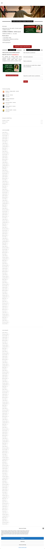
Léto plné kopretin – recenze (11, 109)
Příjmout (22, 538)
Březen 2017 (4, 309)
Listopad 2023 (5, 184)
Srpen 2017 (4, 301)
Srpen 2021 (4, 227)
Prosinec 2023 (5, 383)
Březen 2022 (4, 216)
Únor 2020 (4, 254)
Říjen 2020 (4, 243)
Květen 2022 (4, 413)
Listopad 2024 (5, 165)
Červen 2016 (4, 323)
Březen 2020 (4, 252)
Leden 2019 (4, 274)
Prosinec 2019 (5, 257)
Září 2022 (4, 206)
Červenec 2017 (5, 303)
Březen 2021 (4, 235)
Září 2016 (4, 519)
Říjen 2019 (4, 260)
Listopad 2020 (5, 241)
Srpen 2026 (4, 132)
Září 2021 (4, 225)
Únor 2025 (4, 160)
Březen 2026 (4, 140)
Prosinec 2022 (5, 201)
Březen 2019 (4, 271)
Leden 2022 (4, 219)
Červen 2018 (4, 285)
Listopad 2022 (5, 203)
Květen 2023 (4, 194)
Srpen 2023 (4, 189)
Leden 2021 (4, 238)
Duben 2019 (4, 269)
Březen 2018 (4, 290)
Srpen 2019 (4, 263)
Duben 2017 (4, 307)
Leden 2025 (4, 162)
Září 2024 (4, 168)
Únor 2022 (4, 217)
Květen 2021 (4, 432)
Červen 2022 (4, 211)
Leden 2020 (4, 255)
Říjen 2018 (4, 279)
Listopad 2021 (5, 222)
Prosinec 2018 (5, 276)
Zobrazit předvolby (22, 544)
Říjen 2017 (4, 298)
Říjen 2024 (4, 167)
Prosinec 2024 (5, 364)
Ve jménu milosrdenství (10, 98)
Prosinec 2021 (5, 220)
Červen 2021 (4, 230)
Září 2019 (4, 262)
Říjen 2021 (4, 224)
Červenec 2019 (5, 265)
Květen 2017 (4, 306)
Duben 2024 (4, 176)
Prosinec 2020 (5, 239)
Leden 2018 (4, 293)
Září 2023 (4, 187)
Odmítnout (23, 541)
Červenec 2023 (5, 190)
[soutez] (12, 68)
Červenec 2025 (5, 152)
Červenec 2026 (5, 133)
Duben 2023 (4, 195)
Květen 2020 (4, 451)
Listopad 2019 (5, 258)
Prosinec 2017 (5, 295)
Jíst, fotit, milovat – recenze (11, 102)
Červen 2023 (4, 192)
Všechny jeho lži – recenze (10, 106)
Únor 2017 (4, 311)
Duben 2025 (4, 157)
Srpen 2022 (4, 208)
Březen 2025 (4, 159)
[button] (43, 528)
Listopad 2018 (5, 277)
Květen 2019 (4, 268)
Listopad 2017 (5, 296)
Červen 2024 (4, 173)
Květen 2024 (4, 175)
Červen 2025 (4, 154)
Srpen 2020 (4, 246)
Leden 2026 (4, 143)
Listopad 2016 (5, 315)
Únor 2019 (4, 273)
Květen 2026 (4, 137)
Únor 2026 (4, 141)
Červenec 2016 (5, 322)
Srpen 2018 (4, 282)
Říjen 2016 (4, 317)
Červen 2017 (4, 304)
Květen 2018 (4, 287)
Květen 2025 (4, 156)
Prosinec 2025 (5, 345)
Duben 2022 (4, 214)
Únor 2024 (4, 179)
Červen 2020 (4, 249)
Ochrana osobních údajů (22, 547)
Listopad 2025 (5, 146)
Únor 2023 (4, 198)
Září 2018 (4, 481)
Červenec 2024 (5, 171)
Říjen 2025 (4, 148)
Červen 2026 (4, 135)
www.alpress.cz (15, 54)
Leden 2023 (4, 200)
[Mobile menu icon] (2, 3)
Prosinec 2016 (5, 314)
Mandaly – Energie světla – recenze (12, 91)
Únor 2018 (4, 292)
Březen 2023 (4, 197)
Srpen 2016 (4, 320)
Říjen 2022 (4, 205)
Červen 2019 (4, 266)
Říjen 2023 (4, 186)
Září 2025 (4, 149)
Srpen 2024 (4, 170)
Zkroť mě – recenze (9, 94)
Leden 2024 (4, 181)
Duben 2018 (4, 288)
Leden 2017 (4, 312)
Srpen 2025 (4, 151)
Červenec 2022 (5, 209)
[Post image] (3, 92)
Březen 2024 (4, 178)
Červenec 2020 (5, 247)
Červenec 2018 (5, 284)
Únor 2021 (4, 236)
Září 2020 (4, 244)
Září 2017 (4, 500)
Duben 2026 (4, 138)
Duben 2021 (4, 233)
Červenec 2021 (5, 228)
